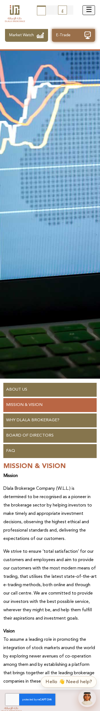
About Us (16, 390)
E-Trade (63, 35)
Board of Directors (30, 436)
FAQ (10, 451)
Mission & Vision (24, 405)
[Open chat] (87, 698)
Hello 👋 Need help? (69, 682)
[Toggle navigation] (88, 10)
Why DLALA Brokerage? (32, 420)
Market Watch (21, 35)
